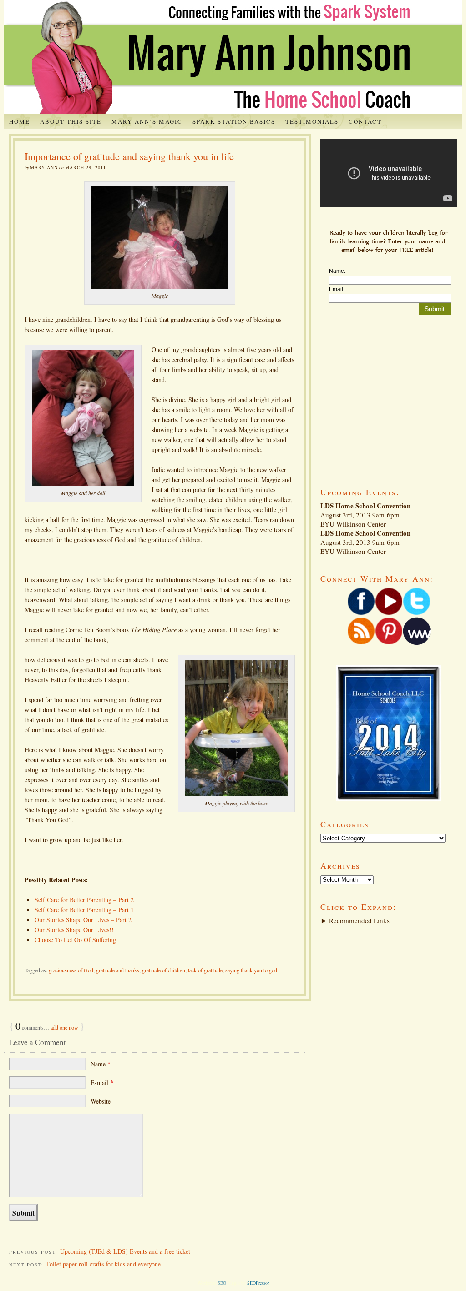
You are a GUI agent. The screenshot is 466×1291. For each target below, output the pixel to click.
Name (101, 1064)
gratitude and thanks (117, 970)
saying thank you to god (251, 970)
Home (19, 121)
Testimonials (312, 121)
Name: (337, 271)
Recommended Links (355, 920)
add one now (64, 1027)
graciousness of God (71, 970)
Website (101, 1101)
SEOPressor (258, 1283)
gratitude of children (163, 970)
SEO (222, 1283)
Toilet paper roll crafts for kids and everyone (103, 1264)
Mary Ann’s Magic (146, 121)
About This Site (70, 121)
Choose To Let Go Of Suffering (75, 939)
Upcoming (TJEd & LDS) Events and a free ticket (125, 1251)
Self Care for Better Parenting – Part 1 (84, 909)
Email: (336, 289)
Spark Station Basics (233, 121)
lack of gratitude (205, 970)
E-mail (102, 1082)
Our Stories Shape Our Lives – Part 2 (83, 919)
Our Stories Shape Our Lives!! (74, 929)
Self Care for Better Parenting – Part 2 (84, 899)
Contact (365, 121)
